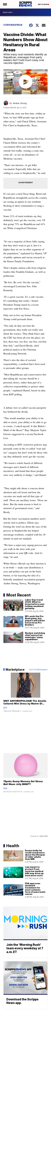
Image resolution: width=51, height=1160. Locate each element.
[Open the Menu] (4, 4)
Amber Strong (20, 103)
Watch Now (43, 4)
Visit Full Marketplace (38, 670)
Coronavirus (13, 24)
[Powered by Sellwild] (43, 836)
